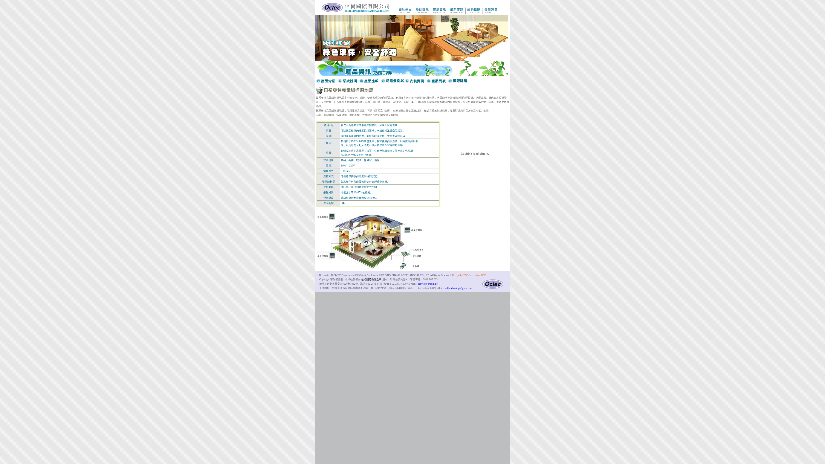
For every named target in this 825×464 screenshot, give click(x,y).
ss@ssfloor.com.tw (428, 283)
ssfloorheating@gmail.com (458, 288)
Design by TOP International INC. (469, 275)
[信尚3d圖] (370, 269)
